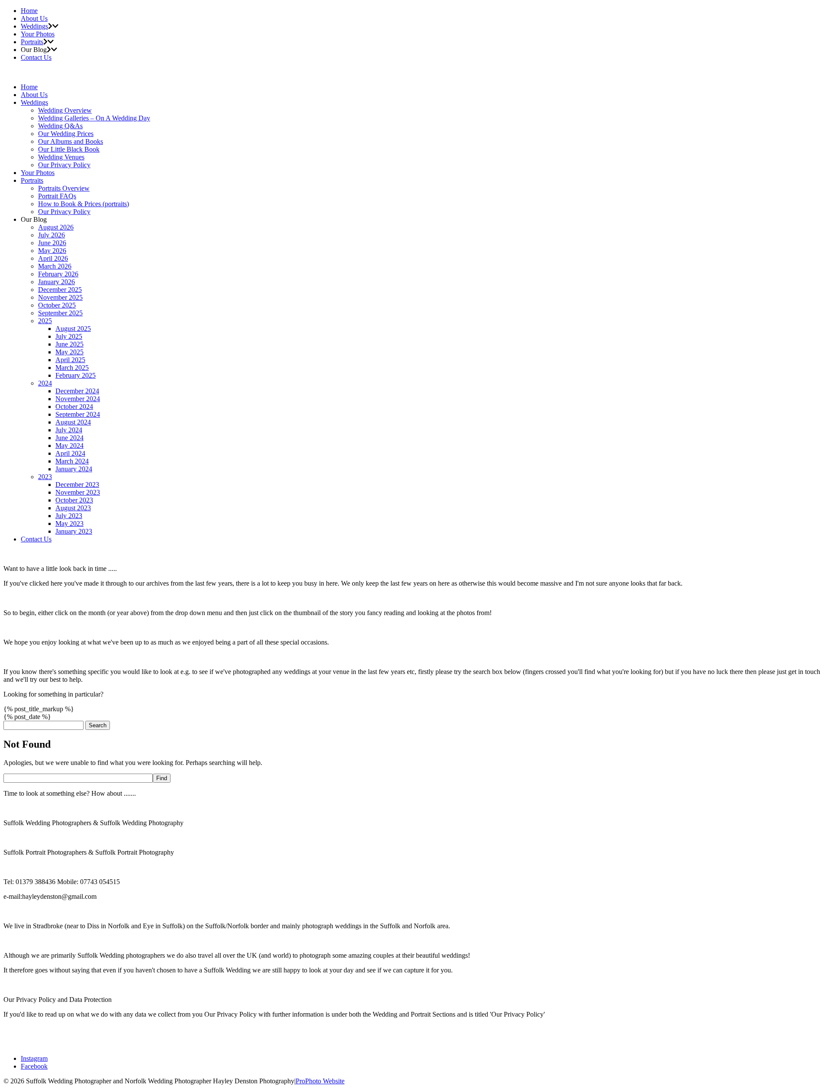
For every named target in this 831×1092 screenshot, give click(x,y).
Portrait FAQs (57, 196)
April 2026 (53, 258)
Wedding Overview (65, 110)
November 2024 (77, 398)
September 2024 (77, 414)
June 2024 (69, 437)
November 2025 (60, 297)
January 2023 (73, 531)
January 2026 (56, 281)
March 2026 (54, 266)
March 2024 (72, 461)
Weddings (34, 26)
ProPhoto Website (320, 1081)
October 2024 (74, 406)
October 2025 (57, 305)
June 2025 (69, 344)
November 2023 (77, 492)
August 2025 (73, 328)
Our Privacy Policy (64, 164)
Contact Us (36, 57)
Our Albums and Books (70, 141)
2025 (45, 320)
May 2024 (69, 445)
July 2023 (68, 515)
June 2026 (52, 242)
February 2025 (75, 375)
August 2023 (73, 508)
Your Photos (38, 34)
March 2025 (72, 367)
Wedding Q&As (60, 126)
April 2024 (70, 453)
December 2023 (77, 484)
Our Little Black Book (69, 149)
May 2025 (69, 352)
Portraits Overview (64, 188)
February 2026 (58, 274)
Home (29, 10)
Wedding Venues (61, 157)
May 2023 (69, 523)
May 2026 (52, 250)
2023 (45, 476)
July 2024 (68, 430)
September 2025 (60, 313)
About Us (34, 18)
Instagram (34, 1058)
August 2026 (56, 227)
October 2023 (74, 500)
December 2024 (77, 391)
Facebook (34, 1066)
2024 (45, 383)
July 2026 (51, 235)
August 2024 (73, 422)
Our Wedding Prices (65, 133)
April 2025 (70, 359)
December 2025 (60, 289)
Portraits (32, 41)
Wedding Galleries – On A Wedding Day (94, 118)
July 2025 (68, 336)
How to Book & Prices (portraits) (83, 203)
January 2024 (73, 469)
